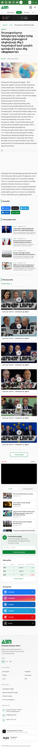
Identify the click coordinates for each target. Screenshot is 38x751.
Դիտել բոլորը (18, 578)
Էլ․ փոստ (16, 212)
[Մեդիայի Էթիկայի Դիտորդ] (31, 7)
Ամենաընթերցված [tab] (28, 489)
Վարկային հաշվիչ (8, 689)
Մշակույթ (26, 12)
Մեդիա (4, 675)
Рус (33, 2)
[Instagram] (6, 2)
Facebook (7, 208)
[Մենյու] (35, 7)
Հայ (30, 2)
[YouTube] (17, 2)
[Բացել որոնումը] (21, 2)
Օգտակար (28, 675)
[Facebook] (2, 2)
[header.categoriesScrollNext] (35, 12)
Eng (36, 2)
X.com (16, 208)
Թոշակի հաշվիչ (7, 696)
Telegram (25, 208)
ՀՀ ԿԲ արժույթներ (7, 699)
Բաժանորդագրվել (19, 552)
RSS (26, 679)
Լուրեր (19, 12)
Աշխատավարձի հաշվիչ (10, 692)
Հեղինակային (10, 12)
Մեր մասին (5, 671)
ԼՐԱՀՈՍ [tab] (10, 489)
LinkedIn (6, 212)
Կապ (3, 679)
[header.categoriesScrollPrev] (2, 12)
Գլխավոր (5, 25)
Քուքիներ (27, 671)
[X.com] (13, 2)
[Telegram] (9, 2)
